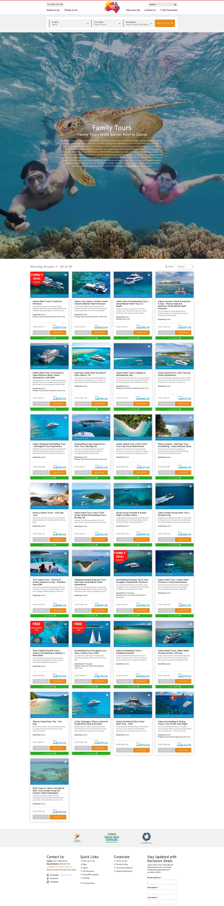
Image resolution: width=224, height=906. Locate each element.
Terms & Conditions (124, 868)
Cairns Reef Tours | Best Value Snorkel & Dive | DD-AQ (173, 651)
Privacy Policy (122, 864)
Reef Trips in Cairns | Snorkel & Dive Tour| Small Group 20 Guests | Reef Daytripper (48, 790)
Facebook (54, 878)
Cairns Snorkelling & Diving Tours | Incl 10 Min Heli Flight (172, 722)
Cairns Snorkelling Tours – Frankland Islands (129, 651)
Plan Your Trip (89, 861)
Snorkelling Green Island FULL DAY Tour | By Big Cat (90, 445)
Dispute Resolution (124, 871)
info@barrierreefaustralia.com (59, 867)
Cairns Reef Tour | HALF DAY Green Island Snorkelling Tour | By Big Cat (90, 515)
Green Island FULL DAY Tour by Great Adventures (174, 374)
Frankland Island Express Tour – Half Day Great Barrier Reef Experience (90, 582)
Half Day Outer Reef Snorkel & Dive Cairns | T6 (90, 374)
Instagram (54, 882)
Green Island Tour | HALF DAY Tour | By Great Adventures (131, 445)
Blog (84, 864)
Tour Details (40, 332)
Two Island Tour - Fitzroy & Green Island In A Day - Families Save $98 (49, 582)
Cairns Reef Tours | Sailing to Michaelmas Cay (131, 374)
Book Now (58, 332)
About (85, 868)
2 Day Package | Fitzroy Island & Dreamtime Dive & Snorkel (91, 722)
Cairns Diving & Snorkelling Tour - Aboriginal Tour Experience (49, 445)
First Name (153, 887)
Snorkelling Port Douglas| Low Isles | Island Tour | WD (90, 651)
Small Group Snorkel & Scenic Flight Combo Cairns (131, 514)
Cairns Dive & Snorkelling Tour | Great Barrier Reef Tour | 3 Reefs (132, 303)
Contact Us (150, 10)
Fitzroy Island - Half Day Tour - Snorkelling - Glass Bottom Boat (174, 445)
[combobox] (106, 23)
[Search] (175, 4)
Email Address (154, 877)
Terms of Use (121, 861)
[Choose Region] (69, 23)
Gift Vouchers (88, 871)
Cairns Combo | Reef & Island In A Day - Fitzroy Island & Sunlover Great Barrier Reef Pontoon (174, 305)
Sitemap (86, 878)
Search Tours (163, 23)
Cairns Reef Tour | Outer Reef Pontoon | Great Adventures (173, 581)
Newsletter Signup (91, 875)
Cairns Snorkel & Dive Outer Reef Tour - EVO (130, 722)
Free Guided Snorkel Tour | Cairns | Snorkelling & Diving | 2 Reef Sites (49, 653)
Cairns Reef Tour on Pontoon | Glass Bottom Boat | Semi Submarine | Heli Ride (48, 375)
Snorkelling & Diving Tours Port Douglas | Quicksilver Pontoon (132, 581)
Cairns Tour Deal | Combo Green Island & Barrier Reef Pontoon (91, 302)
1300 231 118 (56, 4)
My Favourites (169, 10)
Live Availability (48, 338)
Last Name (152, 897)
